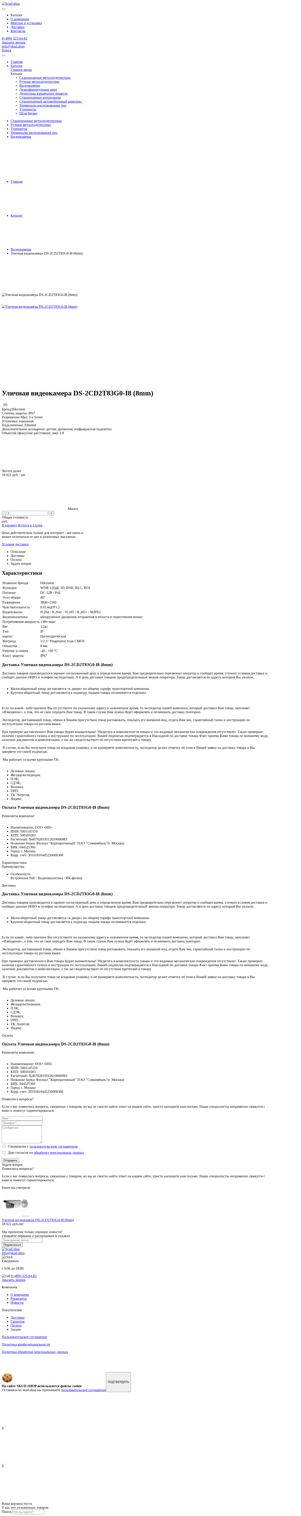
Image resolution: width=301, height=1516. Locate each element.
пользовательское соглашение (83, 1390)
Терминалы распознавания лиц (42, 105)
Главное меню (21, 70)
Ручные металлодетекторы (39, 81)
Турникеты (27, 109)
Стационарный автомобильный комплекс (50, 101)
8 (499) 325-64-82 (14, 38)
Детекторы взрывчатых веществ (43, 93)
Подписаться (12, 1244)
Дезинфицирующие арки (38, 89)
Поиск (6, 50)
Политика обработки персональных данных (35, 1352)
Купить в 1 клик (30, 525)
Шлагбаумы (28, 113)
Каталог (17, 66)
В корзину (10, 525)
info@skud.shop (13, 46)
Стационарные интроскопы (40, 97)
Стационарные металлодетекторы (45, 77)
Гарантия (17, 1321)
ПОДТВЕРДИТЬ (118, 1382)
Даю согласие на (45, 1152)
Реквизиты (19, 1298)
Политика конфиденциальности (26, 1344)
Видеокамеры (29, 85)
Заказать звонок (14, 42)
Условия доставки (15, 544)
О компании (20, 19)
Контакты (18, 31)
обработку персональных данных (59, 1152)
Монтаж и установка (26, 23)
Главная (16, 62)
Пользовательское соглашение (24, 1337)
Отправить (11, 1160)
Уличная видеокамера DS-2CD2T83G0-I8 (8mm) (38, 1220)
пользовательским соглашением (54, 1146)
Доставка (17, 27)
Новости (17, 1302)
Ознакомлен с (42, 1146)
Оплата (16, 1325)
